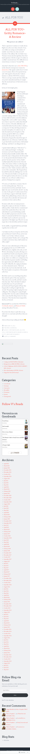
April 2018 (6, 544)
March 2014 (7, 648)
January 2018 (7, 550)
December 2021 (7, 470)
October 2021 (7, 474)
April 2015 (6, 621)
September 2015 (8, 610)
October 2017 (7, 557)
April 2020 (6, 512)
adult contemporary (11, 330)
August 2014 (7, 638)
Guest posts (7, 388)
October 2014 (7, 633)
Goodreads (5, 306)
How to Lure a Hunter (7, 432)
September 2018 (8, 538)
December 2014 (7, 629)
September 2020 (8, 502)
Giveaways (6, 386)
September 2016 (8, 584)
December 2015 (7, 604)
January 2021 (7, 493)
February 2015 (7, 625)
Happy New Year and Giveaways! (11, 372)
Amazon (11, 306)
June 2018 (6, 540)
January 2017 (7, 576)
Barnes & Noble (20, 306)
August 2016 (7, 587)
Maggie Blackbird (10, 709)
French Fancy (5, 421)
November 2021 (7, 472)
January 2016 (7, 601)
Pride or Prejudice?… (11, 713)
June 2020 (6, 508)
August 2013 (7, 663)
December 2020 (7, 495)
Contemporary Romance (14, 332)
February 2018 (7, 548)
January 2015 (7, 627)
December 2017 (7, 553)
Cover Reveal (7, 383)
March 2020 (7, 514)
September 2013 (8, 661)
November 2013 (7, 657)
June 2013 (6, 667)
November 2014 (7, 631)
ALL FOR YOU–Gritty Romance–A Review (15, 33)
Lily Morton (5, 422)
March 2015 (7, 623)
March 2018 (7, 546)
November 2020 (7, 497)
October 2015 (7, 608)
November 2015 (7, 606)
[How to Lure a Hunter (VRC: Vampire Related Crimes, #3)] (26, 435)
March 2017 (7, 572)
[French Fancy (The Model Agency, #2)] (26, 424)
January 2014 (7, 652)
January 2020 (7, 519)
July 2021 (6, 480)
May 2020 (6, 510)
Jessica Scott (5, 70)
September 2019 (8, 523)
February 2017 (7, 574)
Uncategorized (7, 396)
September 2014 (8, 635)
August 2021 (7, 478)
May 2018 (6, 542)
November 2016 (7, 580)
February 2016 (7, 599)
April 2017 (6, 570)
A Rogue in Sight (6, 445)
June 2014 (6, 642)
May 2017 (6, 568)
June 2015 (6, 616)
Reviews (6, 394)
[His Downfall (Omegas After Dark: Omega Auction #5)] (26, 429)
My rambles (6, 390)
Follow (15, 695)
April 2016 (6, 595)
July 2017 (6, 563)
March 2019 (7, 529)
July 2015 (6, 614)
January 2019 (7, 533)
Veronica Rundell (10, 328)
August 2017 (7, 561)
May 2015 (6, 618)
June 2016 (6, 591)
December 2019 (7, 521)
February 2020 (7, 517)
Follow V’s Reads (12, 404)
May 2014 (6, 644)
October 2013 (7, 659)
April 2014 (6, 646)
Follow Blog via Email (11, 679)
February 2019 (7, 531)
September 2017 (8, 559)
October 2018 (7, 536)
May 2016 (6, 593)
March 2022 (7, 466)
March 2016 (7, 597)
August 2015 (7, 612)
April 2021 (6, 487)
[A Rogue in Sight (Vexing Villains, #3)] (26, 448)
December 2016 (7, 578)
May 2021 (6, 485)
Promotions (6, 392)
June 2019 (6, 525)
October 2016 (7, 582)
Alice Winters (5, 434)
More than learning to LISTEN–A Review (13, 370)
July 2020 (6, 506)
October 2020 (7, 500)
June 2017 (6, 565)
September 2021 (8, 476)
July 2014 (6, 640)
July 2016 (6, 589)
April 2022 (6, 463)
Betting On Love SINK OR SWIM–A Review (14, 364)
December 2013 (7, 655)
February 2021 (7, 491)
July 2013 (6, 665)
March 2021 (7, 489)
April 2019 (6, 527)
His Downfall (5, 426)
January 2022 (7, 468)
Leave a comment (10, 336)
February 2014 (7, 650)
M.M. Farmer (5, 428)
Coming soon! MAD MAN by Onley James (13, 362)
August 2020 (7, 504)
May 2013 (6, 669)
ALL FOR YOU (22, 66)
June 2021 (6, 483)
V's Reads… (15, 3)
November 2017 (7, 555)
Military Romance (13, 334)
